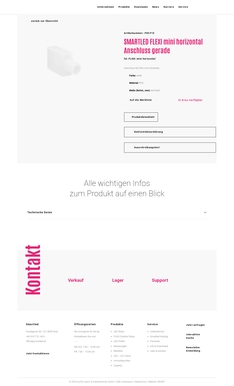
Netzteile (118, 351)
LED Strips (119, 331)
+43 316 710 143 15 (76, 297)
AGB (118, 382)
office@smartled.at (36, 341)
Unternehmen (157, 331)
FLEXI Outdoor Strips (124, 336)
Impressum (127, 382)
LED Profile (119, 341)
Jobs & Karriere (158, 351)
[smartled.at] (29, 6)
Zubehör (118, 365)
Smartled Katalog (159, 336)
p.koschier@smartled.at (117, 302)
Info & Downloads (159, 346)
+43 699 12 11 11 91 (75, 302)
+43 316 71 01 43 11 (117, 297)
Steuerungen (120, 346)
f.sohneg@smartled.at (75, 307)
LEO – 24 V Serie (122, 355)
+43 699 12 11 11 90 (160, 302)
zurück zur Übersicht (44, 21)
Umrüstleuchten (122, 360)
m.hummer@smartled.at (160, 307)
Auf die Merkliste (141, 100)
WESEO (161, 382)
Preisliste (155, 341)
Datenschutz (141, 382)
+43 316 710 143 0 (160, 297)
